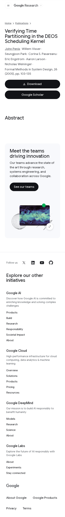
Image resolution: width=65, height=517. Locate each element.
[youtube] (42, 262)
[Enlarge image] (49, 226)
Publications (21, 23)
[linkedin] (33, 262)
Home (8, 23)
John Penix (12, 49)
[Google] (12, 486)
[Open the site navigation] (8, 5)
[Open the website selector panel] (41, 5)
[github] (51, 262)
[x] (24, 262)
